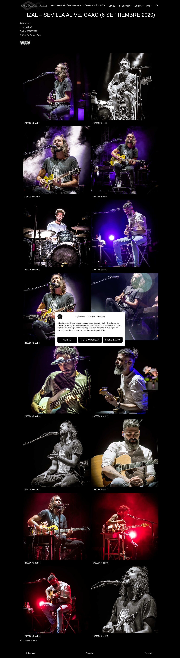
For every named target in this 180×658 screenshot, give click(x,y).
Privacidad (30, 653)
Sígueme (149, 653)
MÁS (148, 6)
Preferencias (113, 340)
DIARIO (112, 6)
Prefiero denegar (90, 340)
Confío (67, 340)
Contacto (90, 653)
